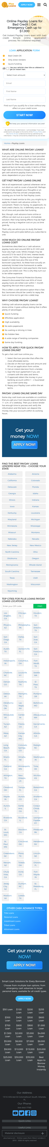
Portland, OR (36, 695)
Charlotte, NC (6, 674)
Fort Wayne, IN (36, 874)
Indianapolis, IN (6, 662)
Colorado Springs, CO (21, 748)
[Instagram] (33, 1113)
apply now (26, 5)
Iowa (12, 506)
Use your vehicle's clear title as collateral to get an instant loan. (27, 68)
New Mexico (35, 545)
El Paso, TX (35, 684)
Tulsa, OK (36, 767)
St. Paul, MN (6, 844)
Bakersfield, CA (36, 788)
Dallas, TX (21, 638)
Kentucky (12, 513)
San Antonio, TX (36, 628)
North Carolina (12, 552)
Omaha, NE (21, 758)
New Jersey (12, 545)
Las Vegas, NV (21, 706)
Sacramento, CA (36, 725)
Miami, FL (6, 758)
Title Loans (9, 913)
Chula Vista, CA (6, 874)
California (12, 480)
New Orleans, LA (21, 778)
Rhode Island (35, 565)
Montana (35, 532)
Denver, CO (6, 683)
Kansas (35, 506)
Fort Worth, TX (36, 663)
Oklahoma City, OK (6, 706)
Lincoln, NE (36, 854)
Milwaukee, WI (6, 716)
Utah (35, 578)
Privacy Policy (37, 132)
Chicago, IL (21, 614)
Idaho (35, 493)
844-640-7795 (24, 1107)
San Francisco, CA (36, 651)
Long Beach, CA (6, 748)
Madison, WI (6, 897)
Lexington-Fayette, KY (36, 820)
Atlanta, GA (36, 734)
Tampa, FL (21, 788)
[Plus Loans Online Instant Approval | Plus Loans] (9, 4)
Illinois (12, 500)
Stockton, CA (21, 830)
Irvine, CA (21, 873)
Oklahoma (12, 558)
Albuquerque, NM (36, 716)
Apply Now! (24, 444)
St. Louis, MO (6, 832)
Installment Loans (12, 921)
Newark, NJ (6, 864)
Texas (12, 578)
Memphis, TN (21, 695)
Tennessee (35, 571)
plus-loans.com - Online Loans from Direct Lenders (24, 1138)
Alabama (12, 474)
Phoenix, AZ (6, 626)
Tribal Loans (9, 925)
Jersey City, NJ (6, 886)
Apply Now (24, 998)
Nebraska (12, 539)
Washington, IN (36, 758)
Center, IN (21, 716)
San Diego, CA (6, 640)
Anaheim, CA (36, 797)
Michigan (35, 519)
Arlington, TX (6, 776)
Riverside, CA (6, 819)
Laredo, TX (21, 897)
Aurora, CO (21, 797)
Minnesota (12, 526)
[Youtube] (15, 1113)
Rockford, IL (21, 819)
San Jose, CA (35, 640)
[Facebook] (27, 1113)
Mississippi (35, 526)
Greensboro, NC (6, 854)
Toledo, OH (21, 864)
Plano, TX (21, 854)
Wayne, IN (6, 797)
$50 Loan (8, 1009)
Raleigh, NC (36, 746)
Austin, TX (6, 650)
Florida (35, 487)
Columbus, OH (21, 662)
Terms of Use (13, 134)
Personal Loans (11, 917)
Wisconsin (35, 584)
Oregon (35, 558)
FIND (40, 606)
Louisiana (35, 513)
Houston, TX (36, 614)
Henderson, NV (36, 842)
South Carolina (12, 571)
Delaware (12, 487)
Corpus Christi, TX (36, 808)
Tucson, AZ (6, 725)
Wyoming (12, 591)
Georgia (12, 493)
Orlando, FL (36, 864)
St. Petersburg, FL (36, 886)
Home (7, 143)
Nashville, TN (21, 683)
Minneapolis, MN (21, 767)
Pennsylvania (12, 565)
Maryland (12, 519)
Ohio (35, 552)
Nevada (35, 539)
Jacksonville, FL (21, 650)
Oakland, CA (6, 767)
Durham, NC (21, 885)
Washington (12, 584)
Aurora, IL (6, 807)
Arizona (35, 474)
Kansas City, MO (21, 736)
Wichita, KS (36, 776)
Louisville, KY (21, 674)
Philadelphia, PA (21, 626)
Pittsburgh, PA (36, 830)
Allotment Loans (11, 929)
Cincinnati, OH (21, 842)
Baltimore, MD (36, 704)
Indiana (35, 500)
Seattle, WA (36, 674)
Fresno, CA (21, 725)
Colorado (35, 480)
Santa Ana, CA (21, 808)
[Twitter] (21, 1113)
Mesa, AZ (6, 734)
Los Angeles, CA (6, 616)
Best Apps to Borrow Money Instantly (41, 1063)
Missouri (12, 532)
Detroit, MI (6, 695)
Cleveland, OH (6, 788)
